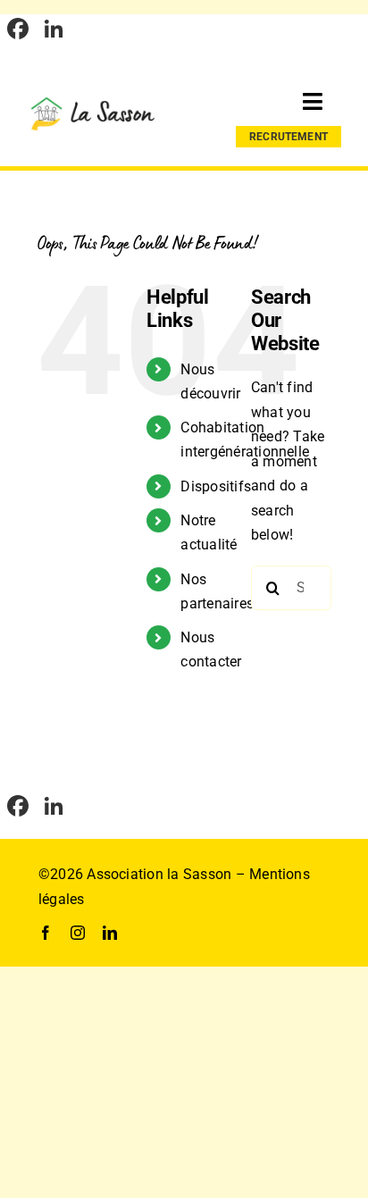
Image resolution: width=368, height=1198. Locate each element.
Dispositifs (215, 486)
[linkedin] (110, 933)
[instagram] (78, 933)
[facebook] (45, 933)
